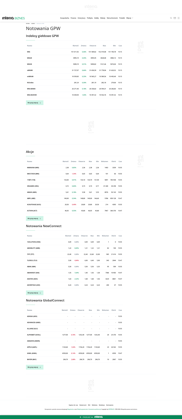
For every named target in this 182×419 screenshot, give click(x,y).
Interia (28, 23)
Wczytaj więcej (33, 103)
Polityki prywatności (82, 409)
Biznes (33, 23)
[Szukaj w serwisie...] (171, 18)
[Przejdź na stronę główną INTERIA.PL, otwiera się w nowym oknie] (8, 18)
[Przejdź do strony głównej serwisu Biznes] (20, 18)
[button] (96, 18)
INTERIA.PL (111, 409)
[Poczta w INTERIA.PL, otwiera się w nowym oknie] (175, 18)
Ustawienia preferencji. (94, 409)
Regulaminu (70, 409)
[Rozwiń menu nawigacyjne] (178, 18)
